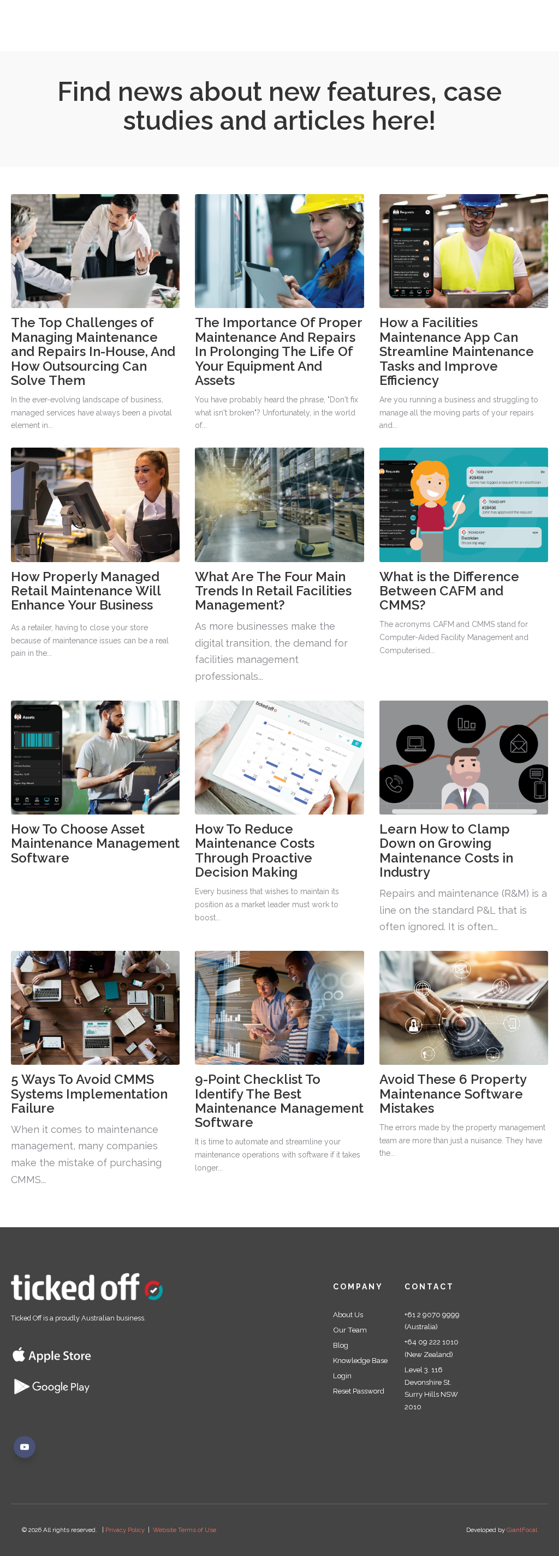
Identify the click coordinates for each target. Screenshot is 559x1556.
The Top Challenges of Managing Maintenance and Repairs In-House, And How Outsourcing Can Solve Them (93, 351)
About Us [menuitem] (348, 1314)
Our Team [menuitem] (350, 1329)
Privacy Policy (125, 1530)
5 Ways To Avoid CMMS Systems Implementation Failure (89, 1093)
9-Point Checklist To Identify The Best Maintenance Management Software (279, 1100)
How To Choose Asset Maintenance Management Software (95, 843)
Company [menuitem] (358, 1286)
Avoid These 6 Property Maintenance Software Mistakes (452, 1093)
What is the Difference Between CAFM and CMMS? (449, 591)
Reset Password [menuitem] (358, 1390)
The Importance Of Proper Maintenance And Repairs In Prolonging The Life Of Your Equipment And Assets (278, 351)
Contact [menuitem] (429, 1286)
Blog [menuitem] (340, 1345)
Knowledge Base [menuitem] (360, 1360)
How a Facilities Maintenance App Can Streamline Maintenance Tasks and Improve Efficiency (456, 351)
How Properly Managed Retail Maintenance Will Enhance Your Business (85, 591)
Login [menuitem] (342, 1375)
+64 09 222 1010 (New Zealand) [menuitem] (432, 1348)
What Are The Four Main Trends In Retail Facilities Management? (273, 591)
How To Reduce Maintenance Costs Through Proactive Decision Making (254, 850)
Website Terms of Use (184, 1530)
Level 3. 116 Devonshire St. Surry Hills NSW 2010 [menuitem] (431, 1388)
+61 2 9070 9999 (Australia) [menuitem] (432, 1320)
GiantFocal (522, 1530)
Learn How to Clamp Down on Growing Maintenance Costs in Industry (446, 850)
